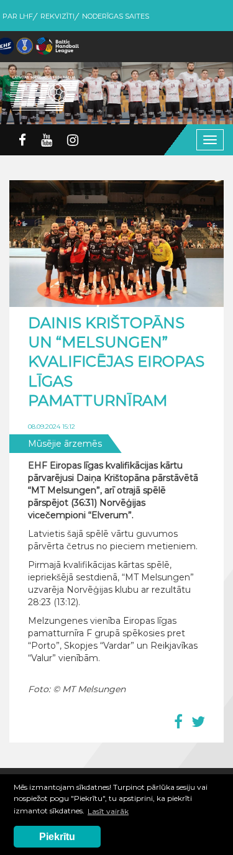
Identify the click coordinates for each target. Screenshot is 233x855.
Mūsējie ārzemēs (65, 443)
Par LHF (17, 16)
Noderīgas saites (115, 16)
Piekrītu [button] (57, 836)
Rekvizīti (57, 16)
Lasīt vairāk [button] (108, 811)
